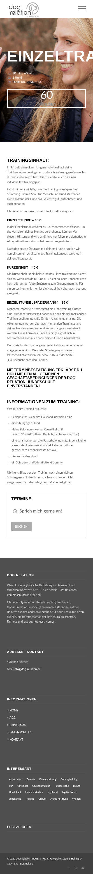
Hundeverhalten (34, 792)
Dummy (30, 779)
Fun (11, 786)
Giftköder (22, 786)
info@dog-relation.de (27, 669)
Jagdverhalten (69, 792)
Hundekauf (15, 792)
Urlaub (42, 799)
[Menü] (80, 9)
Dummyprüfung (47, 779)
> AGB (11, 717)
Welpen (76, 799)
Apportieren (15, 779)
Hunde (76, 786)
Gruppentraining (41, 786)
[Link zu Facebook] (69, 868)
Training (29, 799)
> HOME (13, 710)
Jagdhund (52, 792)
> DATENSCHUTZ (19, 732)
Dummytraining (69, 779)
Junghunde (15, 799)
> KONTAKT (15, 739)
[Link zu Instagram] (75, 868)
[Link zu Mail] (82, 868)
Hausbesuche (61, 786)
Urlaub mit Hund (59, 799)
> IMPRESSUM (17, 725)
